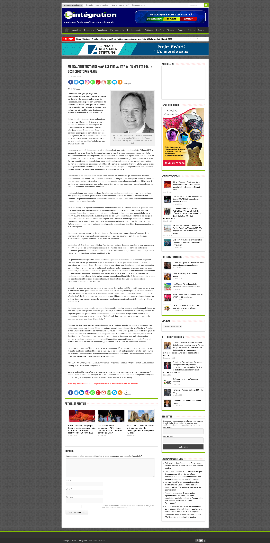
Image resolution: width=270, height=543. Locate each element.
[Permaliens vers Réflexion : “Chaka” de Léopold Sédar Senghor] (167, 396)
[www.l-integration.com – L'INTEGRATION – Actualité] (90, 17)
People (181, 30)
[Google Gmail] (103, 82)
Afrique (170, 30)
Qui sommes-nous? (120, 5)
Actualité (76, 30)
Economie (89, 30)
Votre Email (168, 436)
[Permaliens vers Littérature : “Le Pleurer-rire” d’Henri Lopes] (167, 407)
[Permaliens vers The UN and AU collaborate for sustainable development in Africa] (167, 290)
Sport (201, 30)
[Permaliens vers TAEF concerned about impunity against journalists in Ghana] (167, 311)
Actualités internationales (97, 5)
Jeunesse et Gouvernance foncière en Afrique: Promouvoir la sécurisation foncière (184, 465)
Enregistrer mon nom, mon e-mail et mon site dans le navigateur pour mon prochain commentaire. (128, 506)
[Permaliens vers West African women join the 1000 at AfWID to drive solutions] (167, 301)
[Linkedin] (81, 82)
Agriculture (102, 30)
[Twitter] (76, 82)
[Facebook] (70, 82)
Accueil (67, 30)
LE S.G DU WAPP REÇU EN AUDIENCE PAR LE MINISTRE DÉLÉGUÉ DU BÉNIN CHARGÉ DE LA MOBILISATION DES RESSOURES (182, 213)
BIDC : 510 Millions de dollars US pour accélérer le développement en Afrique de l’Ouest (140, 429)
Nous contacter (138, 5)
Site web (69, 497)
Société (160, 30)
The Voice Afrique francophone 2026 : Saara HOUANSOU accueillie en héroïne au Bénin (110, 429)
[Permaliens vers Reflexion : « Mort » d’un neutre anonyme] (167, 385)
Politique (149, 30)
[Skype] (114, 82)
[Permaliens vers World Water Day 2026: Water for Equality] (167, 279)
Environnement (117, 30)
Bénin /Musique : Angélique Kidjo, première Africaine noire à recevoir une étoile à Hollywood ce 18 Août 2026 (81, 429)
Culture (191, 30)
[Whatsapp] (92, 82)
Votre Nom (168, 427)
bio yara (168, 482)
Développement (134, 30)
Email (68, 489)
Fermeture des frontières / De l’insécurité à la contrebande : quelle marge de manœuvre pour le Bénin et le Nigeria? (183, 509)
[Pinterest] (98, 82)
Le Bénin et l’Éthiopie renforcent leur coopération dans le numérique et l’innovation (187, 242)
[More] (120, 82)
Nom (67, 481)
